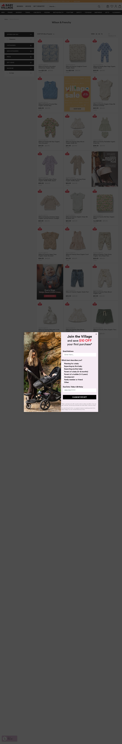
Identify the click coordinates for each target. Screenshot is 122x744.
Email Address (68, 351)
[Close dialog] (96, 334)
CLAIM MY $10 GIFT (79, 397)
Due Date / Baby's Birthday (73, 387)
